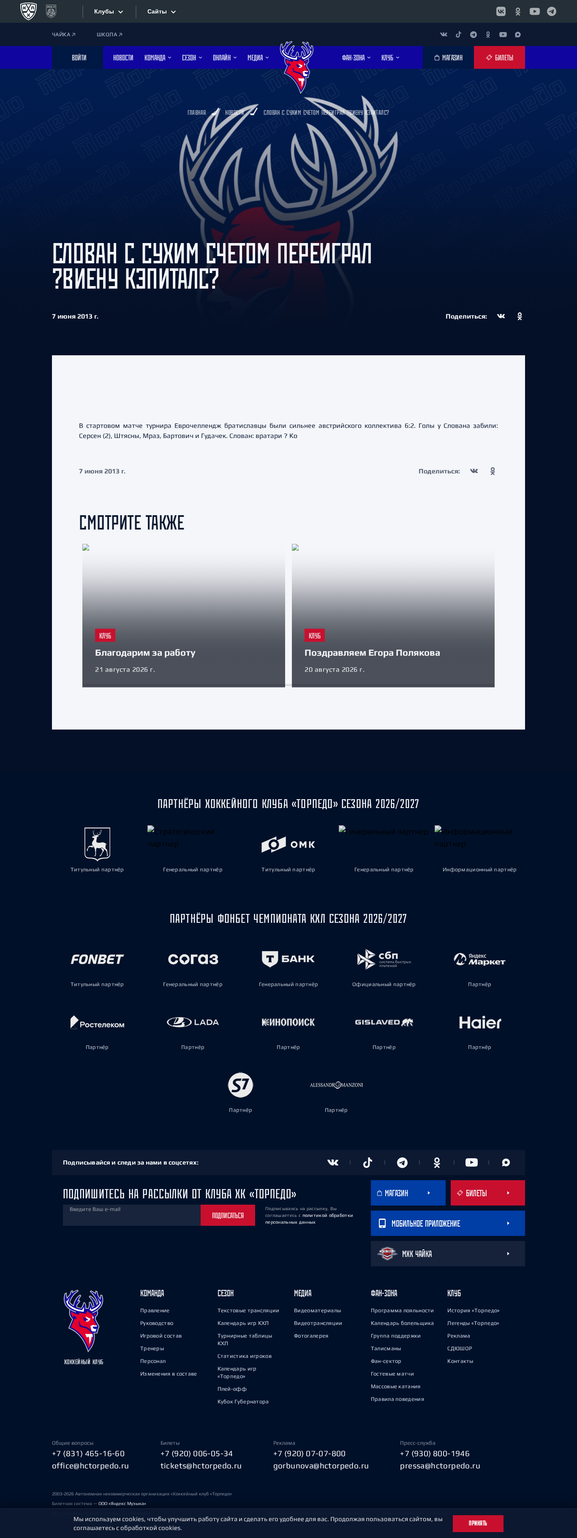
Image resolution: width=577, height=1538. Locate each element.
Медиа (302, 1293)
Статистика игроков (245, 1356)
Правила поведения (397, 1399)
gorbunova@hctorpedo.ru (321, 1465)
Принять (478, 1523)
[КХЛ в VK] (501, 11)
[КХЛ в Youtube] (534, 11)
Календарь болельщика (402, 1323)
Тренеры (152, 1348)
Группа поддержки (396, 1336)
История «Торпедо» (473, 1310)
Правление (155, 1310)
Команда (152, 1293)
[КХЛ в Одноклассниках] (517, 11)
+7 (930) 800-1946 (435, 1453)
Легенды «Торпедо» (473, 1323)
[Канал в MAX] (517, 34)
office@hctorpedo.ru (90, 1465)
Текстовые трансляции (249, 1310)
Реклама (458, 1336)
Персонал (153, 1361)
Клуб (454, 1293)
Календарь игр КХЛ (243, 1323)
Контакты (460, 1361)
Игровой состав (161, 1336)
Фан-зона (384, 1293)
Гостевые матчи (392, 1373)
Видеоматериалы (317, 1310)
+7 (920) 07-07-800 (309, 1453)
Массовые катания (396, 1386)
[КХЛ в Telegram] (551, 11)
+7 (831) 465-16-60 (88, 1453)
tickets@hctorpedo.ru (201, 1465)
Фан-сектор (386, 1361)
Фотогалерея (311, 1336)
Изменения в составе (168, 1373)
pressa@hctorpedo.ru (440, 1465)
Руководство (156, 1323)
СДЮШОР (459, 1348)
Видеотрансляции (318, 1323)
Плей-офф (232, 1389)
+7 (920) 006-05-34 (197, 1453)
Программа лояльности (402, 1310)
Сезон (226, 1293)
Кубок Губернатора (243, 1401)
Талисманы (386, 1348)
